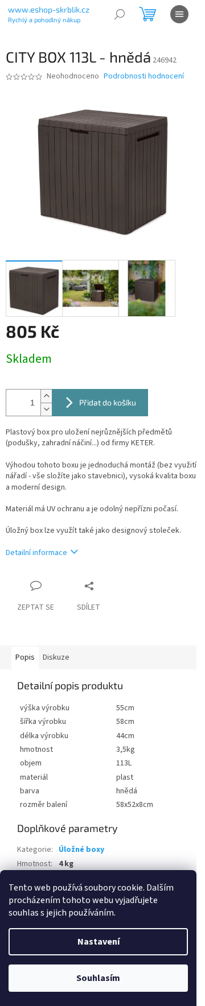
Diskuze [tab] (56, 657)
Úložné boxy (81, 849)
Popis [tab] (25, 657)
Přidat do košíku (107, 402)
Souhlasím (98, 978)
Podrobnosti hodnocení (144, 76)
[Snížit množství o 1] (46, 409)
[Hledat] (119, 14)
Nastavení (98, 941)
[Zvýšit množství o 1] (46, 396)
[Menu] (179, 14)
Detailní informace (36, 552)
